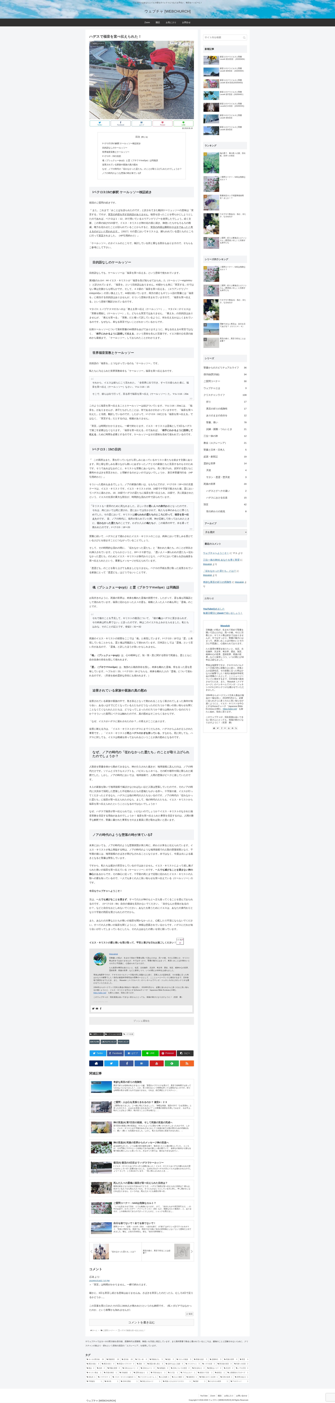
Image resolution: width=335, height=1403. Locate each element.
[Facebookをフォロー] (126, 1063)
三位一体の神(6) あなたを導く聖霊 (221, 560)
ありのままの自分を (226, 415)
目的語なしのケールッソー (114, 148)
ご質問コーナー (97, 1034)
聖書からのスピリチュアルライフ (225, 367)
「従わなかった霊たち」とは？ (219, 571)
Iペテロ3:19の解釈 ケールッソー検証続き (121, 143)
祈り (226, 401)
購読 (220, 1396)
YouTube (204, 1396)
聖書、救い (226, 422)
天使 (226, 470)
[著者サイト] (96, 1063)
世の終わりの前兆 (226, 511)
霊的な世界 (225, 463)
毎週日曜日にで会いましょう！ (222, 613)
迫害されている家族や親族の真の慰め (120, 164)
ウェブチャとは (225, 388)
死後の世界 (225, 484)
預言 (225, 504)
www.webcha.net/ (100, 1002)
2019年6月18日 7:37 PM (99, 1281)
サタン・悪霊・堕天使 (226, 477)
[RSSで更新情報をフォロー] (187, 1063)
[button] (244, 38)
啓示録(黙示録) (225, 374)
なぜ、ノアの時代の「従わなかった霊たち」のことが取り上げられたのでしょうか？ (142, 169)
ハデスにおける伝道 (114, 1034)
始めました (214, 609)
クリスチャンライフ (225, 395)
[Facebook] (100, 1008)
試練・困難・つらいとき (226, 429)
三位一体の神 (225, 436)
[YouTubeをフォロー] (157, 1063)
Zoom (212, 1396)
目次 (137, 137)
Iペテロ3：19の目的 (111, 156)
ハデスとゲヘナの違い (226, 491)
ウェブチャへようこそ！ (216, 553)
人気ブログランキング (108, 1042)
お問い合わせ (241, 1396)
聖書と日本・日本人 (225, 449)
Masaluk (207, 564)
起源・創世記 (225, 456)
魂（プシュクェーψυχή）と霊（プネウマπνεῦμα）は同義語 (130, 160)
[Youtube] (97, 1008)
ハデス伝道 (129, 1034)
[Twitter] (93, 1008)
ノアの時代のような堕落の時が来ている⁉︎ (121, 173)
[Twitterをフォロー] (111, 1063)
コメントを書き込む (141, 1322)
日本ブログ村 (94, 1042)
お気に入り (228, 1396)
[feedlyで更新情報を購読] (172, 1063)
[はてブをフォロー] (142, 1063)
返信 (190, 1314)
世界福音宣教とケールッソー (115, 152)
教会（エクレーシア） (225, 443)
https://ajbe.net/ (99, 993)
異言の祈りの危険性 (226, 408)
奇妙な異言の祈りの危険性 (217, 582)
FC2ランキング (123, 1042)
